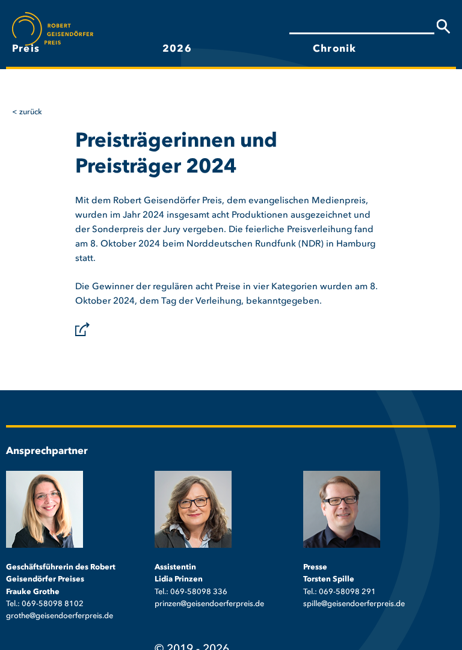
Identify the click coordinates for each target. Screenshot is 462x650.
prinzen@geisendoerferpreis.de (209, 604)
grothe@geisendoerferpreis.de (59, 616)
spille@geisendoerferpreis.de (354, 604)
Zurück (30, 112)
